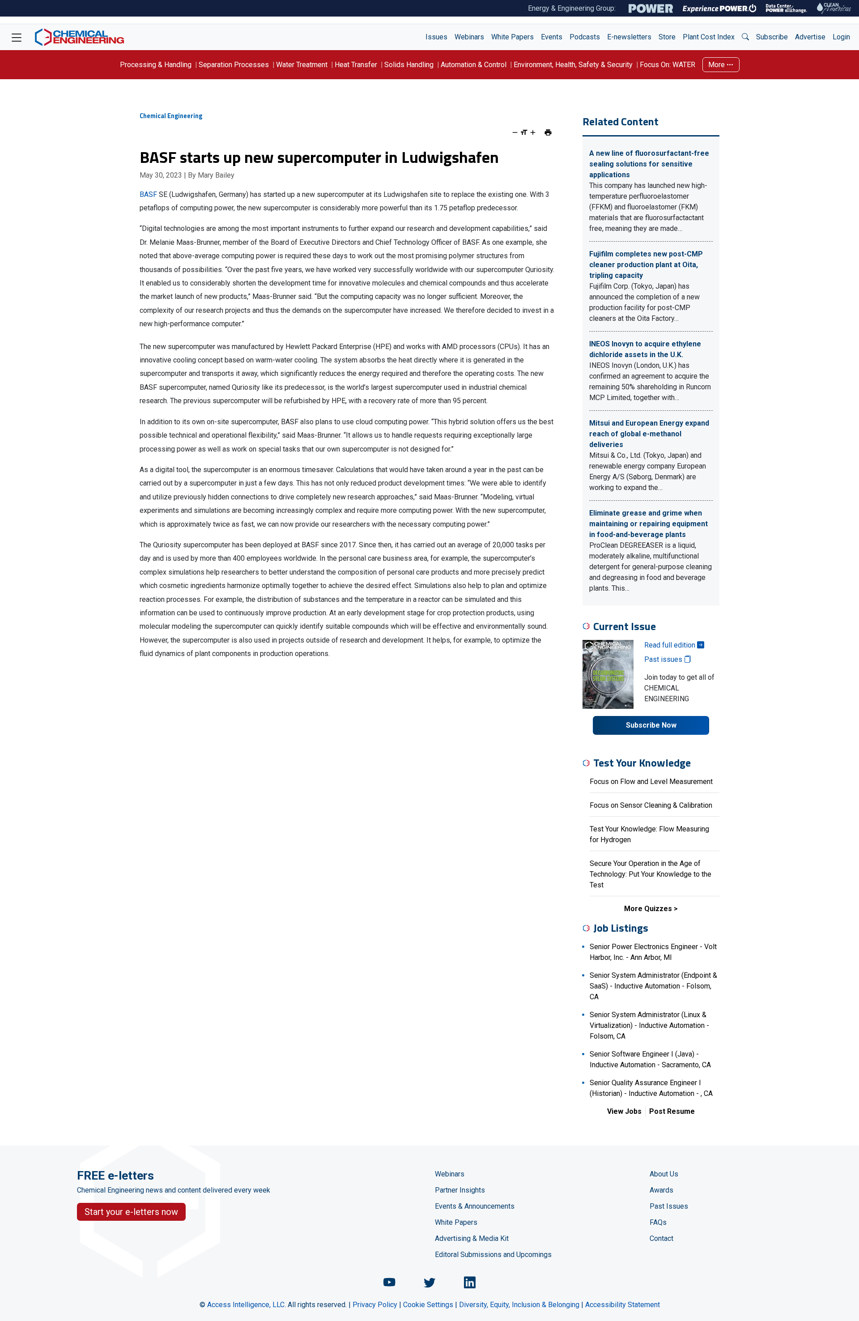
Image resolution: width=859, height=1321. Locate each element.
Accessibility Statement (622, 1304)
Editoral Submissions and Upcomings (493, 1254)
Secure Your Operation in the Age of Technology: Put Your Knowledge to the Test (650, 874)
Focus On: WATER (667, 64)
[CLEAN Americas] (834, 8)
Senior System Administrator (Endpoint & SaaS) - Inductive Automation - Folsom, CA (653, 986)
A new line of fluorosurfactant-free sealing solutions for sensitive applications (649, 164)
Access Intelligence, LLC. (246, 1304)
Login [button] (841, 37)
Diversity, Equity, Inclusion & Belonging (519, 1304)
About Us (664, 1174)
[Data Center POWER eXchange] (786, 8)
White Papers (512, 37)
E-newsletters (629, 37)
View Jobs (624, 1111)
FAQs (658, 1222)
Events (551, 37)
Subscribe (772, 37)
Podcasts (585, 37)
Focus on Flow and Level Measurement (651, 781)
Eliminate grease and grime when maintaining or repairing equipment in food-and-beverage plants (648, 524)
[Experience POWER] (720, 8)
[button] (745, 37)
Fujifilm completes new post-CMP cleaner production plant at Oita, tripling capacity (646, 265)
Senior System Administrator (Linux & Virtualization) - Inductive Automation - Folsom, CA (649, 1025)
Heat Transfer (356, 64)
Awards (661, 1190)
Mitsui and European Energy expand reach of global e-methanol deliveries (649, 434)
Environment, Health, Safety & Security (573, 64)
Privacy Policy (375, 1304)
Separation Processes (234, 64)
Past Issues (669, 1206)
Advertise (810, 37)
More (717, 64)
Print (548, 132)
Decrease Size (515, 132)
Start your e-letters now (131, 1211)
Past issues (664, 659)
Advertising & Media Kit (472, 1238)
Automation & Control (473, 64)
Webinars (469, 37)
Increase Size (533, 132)
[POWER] (651, 8)
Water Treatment (301, 64)
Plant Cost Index (709, 37)
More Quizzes (648, 908)
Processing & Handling (155, 64)
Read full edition (670, 645)
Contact (661, 1238)
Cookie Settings (428, 1304)
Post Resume (672, 1111)
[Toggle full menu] (16, 37)
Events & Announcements (475, 1206)
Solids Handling (409, 64)
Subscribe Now (651, 725)
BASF (148, 194)
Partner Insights (460, 1190)
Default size (524, 132)
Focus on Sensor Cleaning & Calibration (651, 805)
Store (667, 37)
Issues (436, 37)
